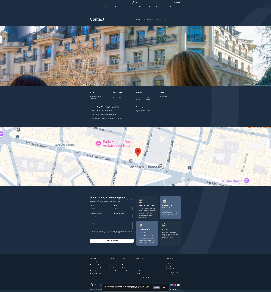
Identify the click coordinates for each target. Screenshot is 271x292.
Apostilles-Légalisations (96, 267)
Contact (158, 7)
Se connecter (177, 2)
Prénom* (93, 205)
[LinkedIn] (101, 285)
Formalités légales (95, 265)
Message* (93, 220)
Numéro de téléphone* (119, 213)
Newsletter (138, 270)
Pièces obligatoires (127, 265)
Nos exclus (125, 270)
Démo (140, 7)
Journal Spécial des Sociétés (173, 7)
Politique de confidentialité (96, 289)
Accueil (91, 11)
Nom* (115, 205)
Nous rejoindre (113, 270)
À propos (111, 262)
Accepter (156, 287)
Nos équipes (112, 267)
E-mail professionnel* (96, 213)
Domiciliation (93, 270)
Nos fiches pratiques (127, 262)
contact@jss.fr (170, 266)
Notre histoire (112, 265)
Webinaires (125, 267)
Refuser (164, 287)
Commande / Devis (129, 7)
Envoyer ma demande (112, 240)
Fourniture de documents (97, 273)
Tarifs (149, 7)
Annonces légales (95, 262)
